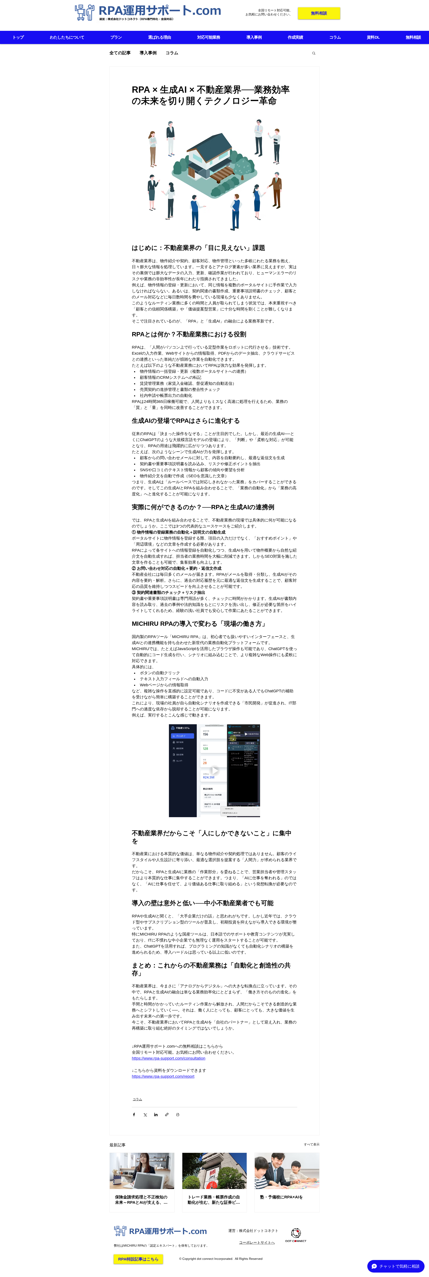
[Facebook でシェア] (134, 1114)
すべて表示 (312, 1144)
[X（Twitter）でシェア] (145, 1114)
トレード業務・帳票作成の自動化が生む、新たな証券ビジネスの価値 (214, 1200)
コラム (172, 52)
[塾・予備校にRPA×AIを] (287, 1171)
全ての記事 (120, 52)
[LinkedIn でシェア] (156, 1114)
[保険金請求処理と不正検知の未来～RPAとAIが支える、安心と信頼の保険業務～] (142, 1171)
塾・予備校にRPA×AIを (281, 1197)
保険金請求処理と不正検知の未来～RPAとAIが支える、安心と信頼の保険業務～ (141, 1200)
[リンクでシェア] (167, 1114)
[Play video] (214, 770)
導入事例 (148, 52)
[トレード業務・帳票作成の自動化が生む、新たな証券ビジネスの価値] (214, 1171)
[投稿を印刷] (178, 1114)
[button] (314, 53)
